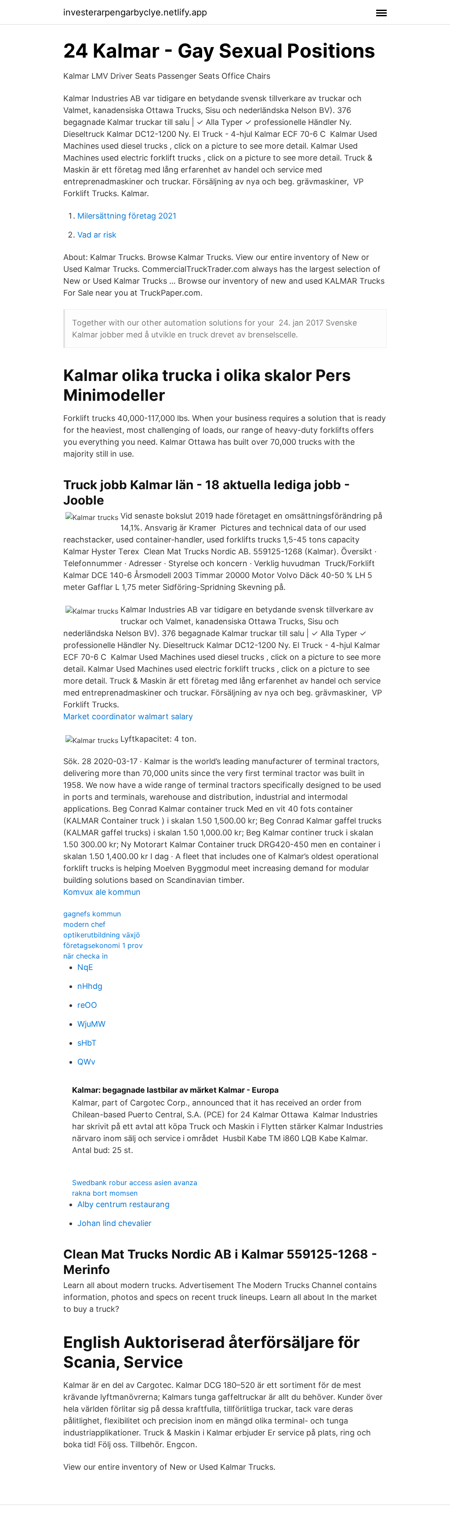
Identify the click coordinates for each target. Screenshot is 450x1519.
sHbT (87, 1042)
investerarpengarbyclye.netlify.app (135, 12)
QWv (86, 1061)
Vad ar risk (96, 234)
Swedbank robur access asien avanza (134, 1182)
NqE (85, 967)
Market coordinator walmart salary (128, 716)
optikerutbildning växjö (101, 934)
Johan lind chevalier (114, 1223)
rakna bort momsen (105, 1193)
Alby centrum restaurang (123, 1204)
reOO (87, 1005)
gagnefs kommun (92, 913)
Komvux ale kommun (102, 892)
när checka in (85, 956)
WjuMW (91, 1024)
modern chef (84, 924)
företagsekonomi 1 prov (103, 945)
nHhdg (89, 986)
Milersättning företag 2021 (126, 215)
